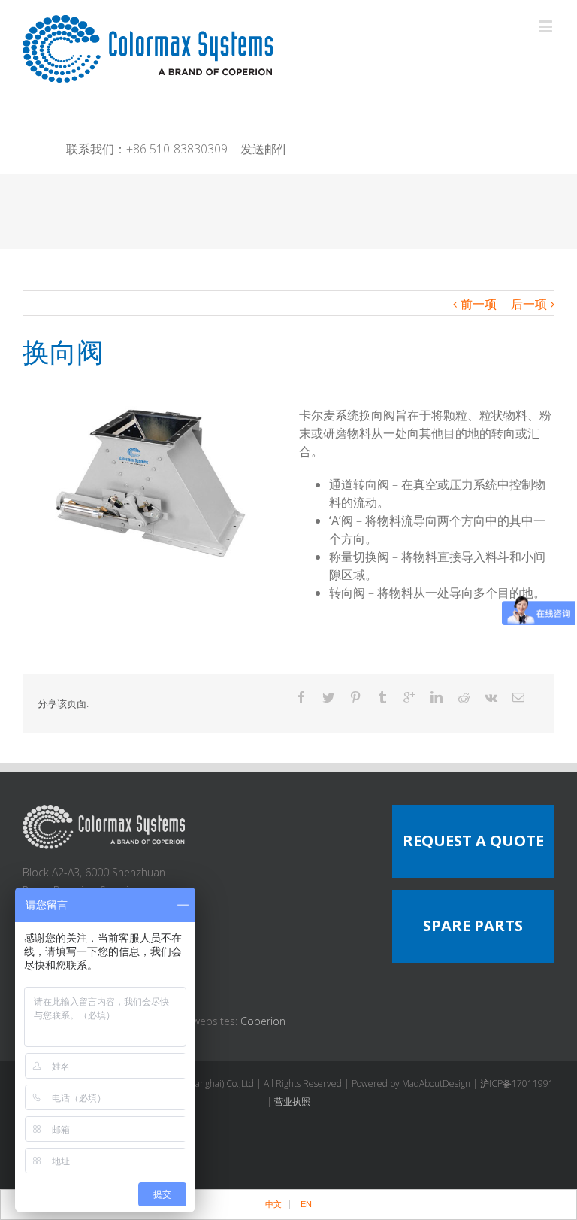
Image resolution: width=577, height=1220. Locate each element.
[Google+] (409, 697)
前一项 (479, 304)
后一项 (529, 304)
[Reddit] (464, 697)
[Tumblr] (382, 697)
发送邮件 (264, 149)
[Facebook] (301, 697)
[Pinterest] (355, 697)
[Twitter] (328, 697)
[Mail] (518, 697)
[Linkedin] (436, 697)
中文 (273, 1204)
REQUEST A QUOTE (473, 840)
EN (306, 1204)
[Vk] (491, 697)
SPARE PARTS (473, 925)
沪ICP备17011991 (517, 1083)
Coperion (262, 1021)
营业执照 (292, 1101)
